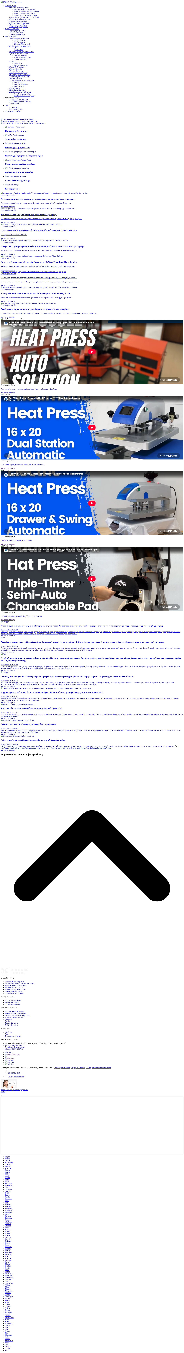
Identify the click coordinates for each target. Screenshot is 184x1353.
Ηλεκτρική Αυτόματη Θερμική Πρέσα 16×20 (16, 540)
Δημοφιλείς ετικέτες (78, 1068)
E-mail (3, 1092)
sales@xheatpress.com (16, 1077)
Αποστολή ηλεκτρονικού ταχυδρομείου (14, 1090)
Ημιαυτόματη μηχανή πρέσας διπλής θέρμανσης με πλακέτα (21, 616)
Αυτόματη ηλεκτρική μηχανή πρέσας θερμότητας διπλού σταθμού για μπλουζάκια (29, 389)
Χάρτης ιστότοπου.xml (94, 1068)
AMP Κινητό (106, 1068)
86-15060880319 (14, 1073)
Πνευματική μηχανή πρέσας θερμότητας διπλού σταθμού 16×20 (22, 465)
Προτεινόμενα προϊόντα (62, 1068)
